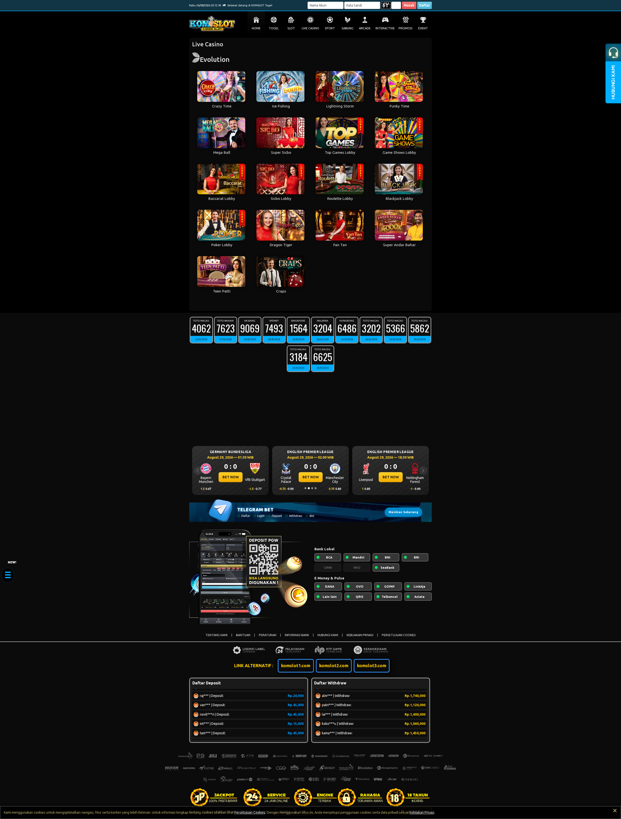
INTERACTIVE (385, 28)
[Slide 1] (305, 488)
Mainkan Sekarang (403, 512)
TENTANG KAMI (216, 635)
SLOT (291, 28)
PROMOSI (405, 28)
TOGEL (274, 28)
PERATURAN (267, 635)
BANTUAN (243, 635)
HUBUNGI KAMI (328, 635)
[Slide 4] (316, 488)
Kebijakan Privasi (421, 812)
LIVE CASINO (310, 28)
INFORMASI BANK (297, 635)
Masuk (409, 5)
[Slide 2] (309, 488)
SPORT (330, 28)
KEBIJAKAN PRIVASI (360, 635)
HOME (256, 28)
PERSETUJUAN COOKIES (399, 635)
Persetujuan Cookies (249, 812)
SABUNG (347, 28)
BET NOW (230, 477)
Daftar (424, 5)
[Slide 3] (312, 488)
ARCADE (365, 28)
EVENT (423, 28)
